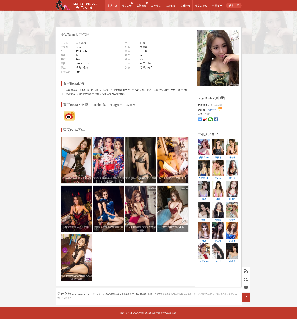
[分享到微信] (210, 119)
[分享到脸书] (216, 119)
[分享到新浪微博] (205, 119)
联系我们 (173, 313)
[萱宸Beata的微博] (69, 120)
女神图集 (141, 5)
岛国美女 (156, 5)
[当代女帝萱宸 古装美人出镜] (172, 183)
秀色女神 (156, 313)
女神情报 (185, 5)
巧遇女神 (217, 5)
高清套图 (170, 5)
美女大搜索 (201, 5)
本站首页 (112, 5)
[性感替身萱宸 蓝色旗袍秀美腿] (108, 231)
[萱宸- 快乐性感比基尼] (172, 231)
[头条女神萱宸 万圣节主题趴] (76, 231)
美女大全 (127, 5)
